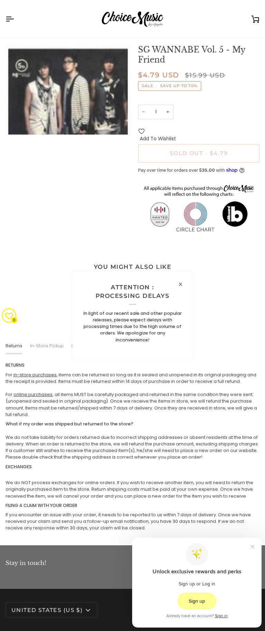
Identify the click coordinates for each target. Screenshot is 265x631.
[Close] (183, 284)
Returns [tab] (14, 346)
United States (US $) (46, 610)
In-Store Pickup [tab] (47, 346)
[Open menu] (16, 19)
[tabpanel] (132, 446)
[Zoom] (18, 122)
